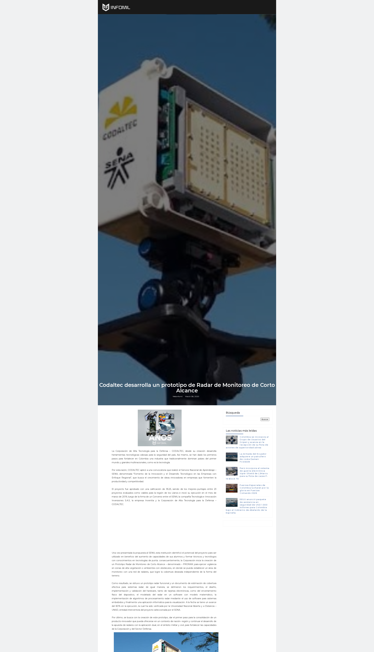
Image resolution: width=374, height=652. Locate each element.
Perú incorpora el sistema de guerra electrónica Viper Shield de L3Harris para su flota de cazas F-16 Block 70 (247, 473)
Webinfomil (177, 396)
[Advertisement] (164, 530)
